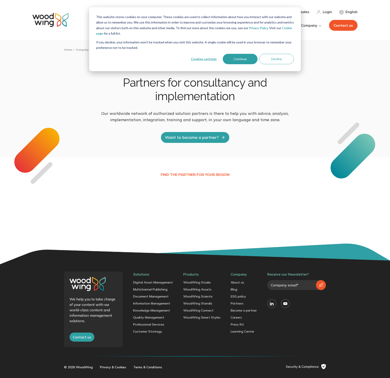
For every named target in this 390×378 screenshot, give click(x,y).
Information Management (151, 303)
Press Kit (237, 324)
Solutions (141, 274)
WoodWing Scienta (197, 296)
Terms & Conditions (147, 367)
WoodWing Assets (197, 289)
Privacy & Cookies (113, 367)
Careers (236, 317)
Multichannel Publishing (150, 289)
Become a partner (244, 310)
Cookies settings (204, 59)
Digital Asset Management (153, 282)
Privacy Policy (258, 28)
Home (68, 49)
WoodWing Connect (198, 310)
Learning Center (242, 331)
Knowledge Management (151, 310)
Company (82, 49)
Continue (240, 59)
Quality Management (148, 317)
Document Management (151, 296)
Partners (237, 303)
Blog (234, 289)
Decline (276, 59)
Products (191, 274)
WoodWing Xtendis (197, 303)
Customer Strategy (147, 331)
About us (237, 282)
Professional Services (148, 324)
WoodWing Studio (197, 282)
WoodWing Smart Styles (202, 317)
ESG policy (238, 296)
